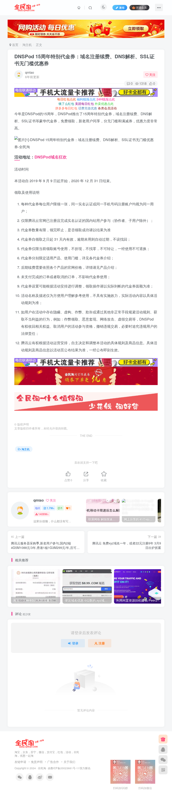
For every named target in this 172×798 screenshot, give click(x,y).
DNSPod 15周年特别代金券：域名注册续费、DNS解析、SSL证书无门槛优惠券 (84, 60)
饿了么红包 (66, 103)
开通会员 (141, 7)
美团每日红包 (84, 103)
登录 (75, 643)
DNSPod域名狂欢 (50, 157)
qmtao (29, 72)
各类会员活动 (107, 108)
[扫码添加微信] (163, 759)
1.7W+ (50, 508)
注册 (102, 643)
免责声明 (37, 762)
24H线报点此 (106, 99)
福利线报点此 (86, 99)
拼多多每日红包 (66, 108)
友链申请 (20, 762)
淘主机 (27, 44)
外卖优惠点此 (104, 103)
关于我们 (69, 762)
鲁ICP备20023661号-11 (65, 768)
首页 (14, 44)
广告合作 (53, 762)
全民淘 (42, 768)
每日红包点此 (66, 99)
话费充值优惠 (87, 108)
